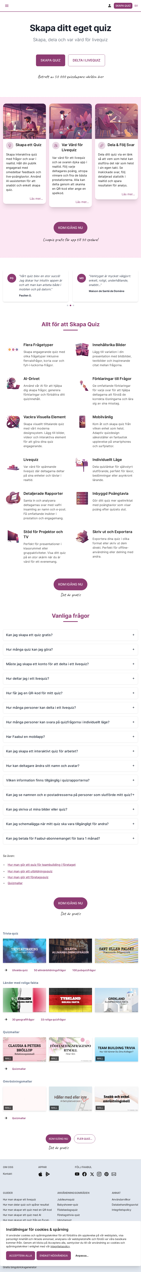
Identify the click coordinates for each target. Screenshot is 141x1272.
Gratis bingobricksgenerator (20, 1267)
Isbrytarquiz (64, 1220)
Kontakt (7, 1173)
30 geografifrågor (23, 1019)
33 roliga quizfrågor (53, 1019)
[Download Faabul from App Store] (40, 1174)
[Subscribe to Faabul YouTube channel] (77, 1174)
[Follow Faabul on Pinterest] (106, 1174)
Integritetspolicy (121, 1209)
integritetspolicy (60, 1246)
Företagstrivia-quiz (68, 1214)
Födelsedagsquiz (67, 1209)
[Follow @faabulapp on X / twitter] (92, 1174)
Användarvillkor (121, 1199)
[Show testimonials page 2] (70, 305)
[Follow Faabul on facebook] (84, 1174)
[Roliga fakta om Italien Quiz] (24, 1000)
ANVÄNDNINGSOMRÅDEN (73, 1192)
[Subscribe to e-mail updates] (114, 1174)
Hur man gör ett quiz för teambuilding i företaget (42, 864)
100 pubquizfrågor (84, 970)
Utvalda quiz (20, 970)
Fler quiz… (84, 1138)
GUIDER (8, 1192)
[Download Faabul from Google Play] (48, 1174)
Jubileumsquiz (66, 1199)
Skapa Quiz (123, 5)
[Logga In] (109, 6)
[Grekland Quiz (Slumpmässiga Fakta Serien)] (116, 1000)
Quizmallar (15, 883)
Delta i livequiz (86, 60)
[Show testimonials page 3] (73, 305)
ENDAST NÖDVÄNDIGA (54, 1255)
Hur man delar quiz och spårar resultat (26, 1204)
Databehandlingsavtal (125, 1204)
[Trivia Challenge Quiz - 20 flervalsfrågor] (24, 951)
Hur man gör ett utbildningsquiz (30, 871)
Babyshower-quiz (67, 1204)
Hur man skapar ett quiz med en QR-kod (27, 1209)
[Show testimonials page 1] (67, 305)
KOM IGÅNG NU (70, 228)
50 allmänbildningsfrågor (50, 970)
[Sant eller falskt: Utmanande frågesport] (116, 951)
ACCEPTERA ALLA (20, 1255)
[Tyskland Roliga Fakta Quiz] (70, 1000)
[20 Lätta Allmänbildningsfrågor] (70, 951)
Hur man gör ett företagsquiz (28, 877)
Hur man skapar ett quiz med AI (22, 1214)
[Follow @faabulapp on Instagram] (99, 1174)
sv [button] (136, 5)
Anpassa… (81, 1255)
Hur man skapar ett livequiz (19, 1199)
